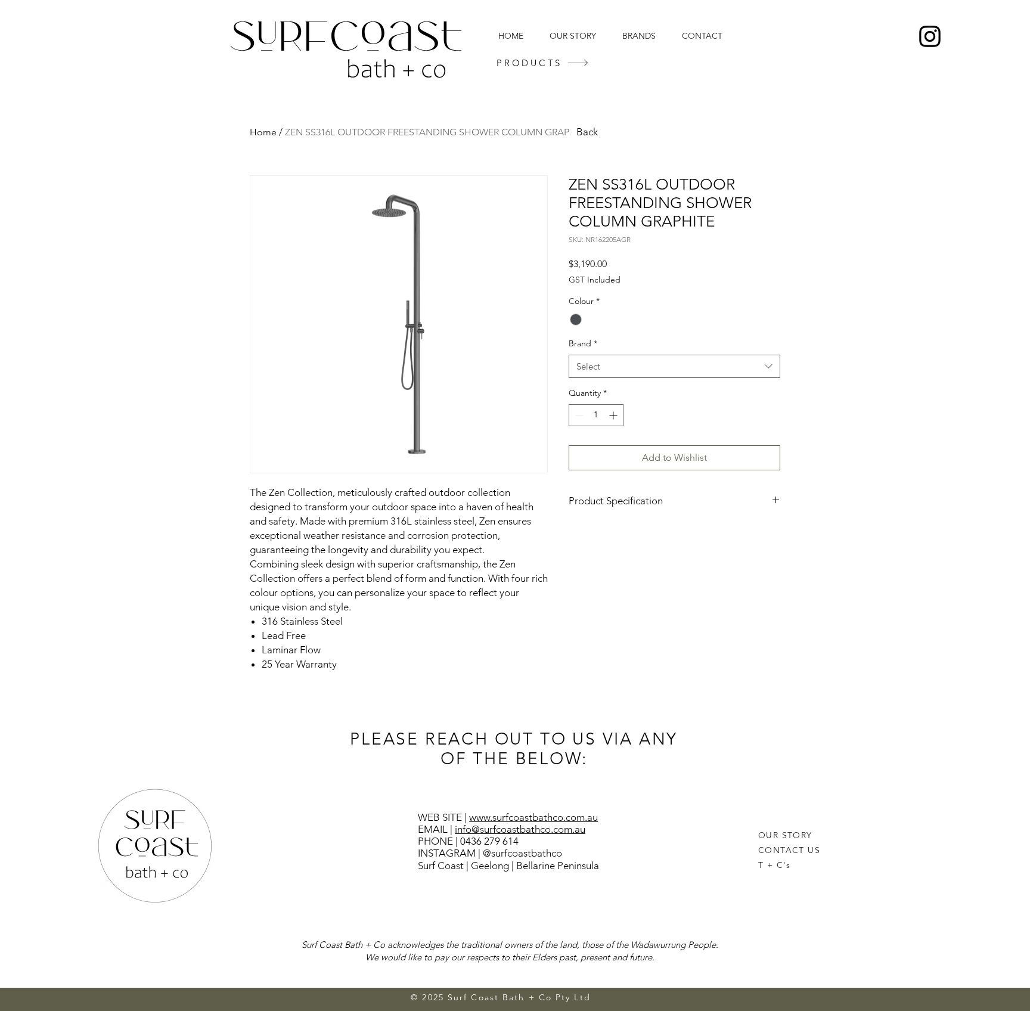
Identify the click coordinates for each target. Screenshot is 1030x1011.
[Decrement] (577, 415)
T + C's (774, 865)
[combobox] (674, 366)
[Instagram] (930, 36)
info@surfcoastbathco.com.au (520, 829)
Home (263, 132)
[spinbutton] (596, 415)
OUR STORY (785, 835)
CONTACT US (789, 850)
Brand (583, 343)
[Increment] (614, 415)
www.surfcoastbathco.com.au (533, 817)
